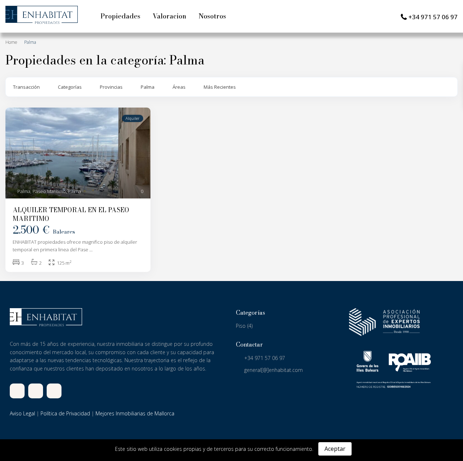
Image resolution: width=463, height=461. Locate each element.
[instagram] (54, 391)
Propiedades (120, 16)
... (91, 249)
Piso (241, 325)
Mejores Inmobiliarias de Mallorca (134, 413)
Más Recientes (220, 87)
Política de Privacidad (65, 413)
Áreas (179, 87)
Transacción (26, 87)
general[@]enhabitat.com (273, 369)
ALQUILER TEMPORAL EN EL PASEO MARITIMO (71, 214)
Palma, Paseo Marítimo (41, 191)
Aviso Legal (22, 413)
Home (11, 42)
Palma (147, 87)
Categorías (70, 87)
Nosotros (212, 16)
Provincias (111, 87)
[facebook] (17, 391)
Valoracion (169, 16)
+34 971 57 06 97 (433, 17)
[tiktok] (35, 391)
